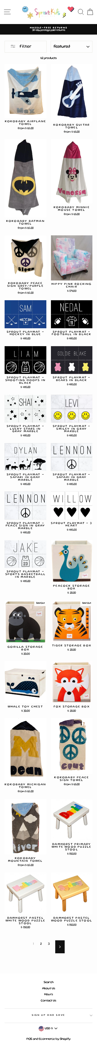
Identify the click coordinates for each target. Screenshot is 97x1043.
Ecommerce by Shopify (54, 1039)
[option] (48, 29)
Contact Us (48, 1000)
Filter (25, 47)
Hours (48, 994)
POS (29, 1039)
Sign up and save (48, 1015)
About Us (48, 988)
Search (48, 982)
